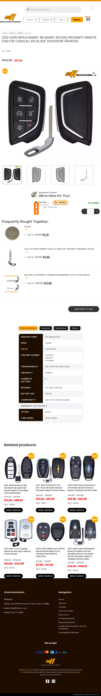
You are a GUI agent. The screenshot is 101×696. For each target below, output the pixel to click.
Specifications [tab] (60, 328)
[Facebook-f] (47, 681)
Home (5, 33)
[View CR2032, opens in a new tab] (26, 229)
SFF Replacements (67, 618)
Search (77, 19)
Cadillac (20, 33)
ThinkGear (96, 694)
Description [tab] (45, 328)
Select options (13, 510)
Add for (38, 235)
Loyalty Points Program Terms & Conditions (72, 627)
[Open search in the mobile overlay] (53, 9)
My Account (64, 614)
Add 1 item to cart (84, 309)
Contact (62, 607)
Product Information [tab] (28, 328)
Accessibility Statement (69, 632)
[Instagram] (53, 681)
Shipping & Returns (67, 622)
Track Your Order (66, 611)
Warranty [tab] (75, 328)
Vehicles (12, 33)
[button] (92, 7)
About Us (62, 603)
